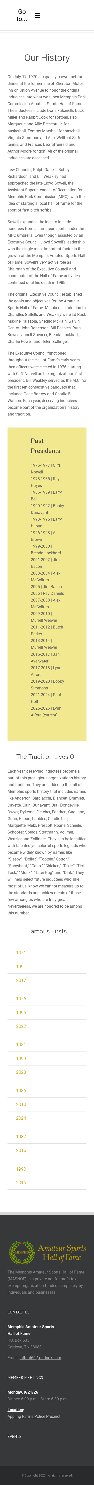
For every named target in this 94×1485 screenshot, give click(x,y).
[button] (47, 953)
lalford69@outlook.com (40, 1357)
